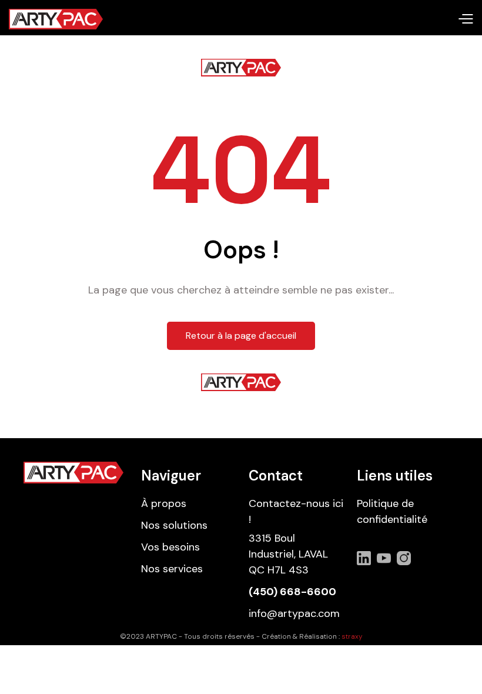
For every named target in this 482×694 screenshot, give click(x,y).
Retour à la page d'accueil (241, 335)
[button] (465, 19)
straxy (352, 636)
